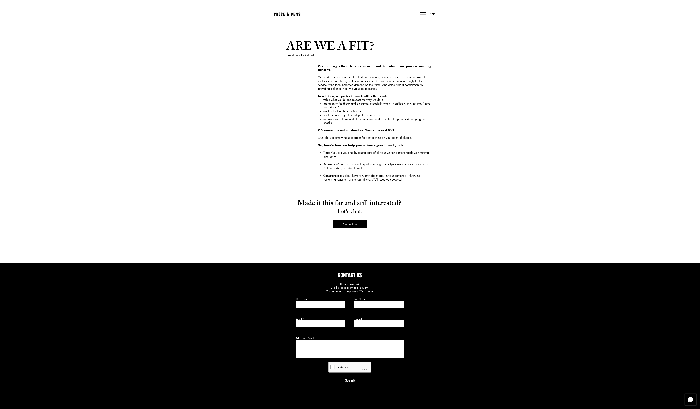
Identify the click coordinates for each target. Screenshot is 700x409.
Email (299, 319)
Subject (358, 319)
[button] (423, 14)
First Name (301, 299)
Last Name (359, 299)
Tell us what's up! (305, 338)
